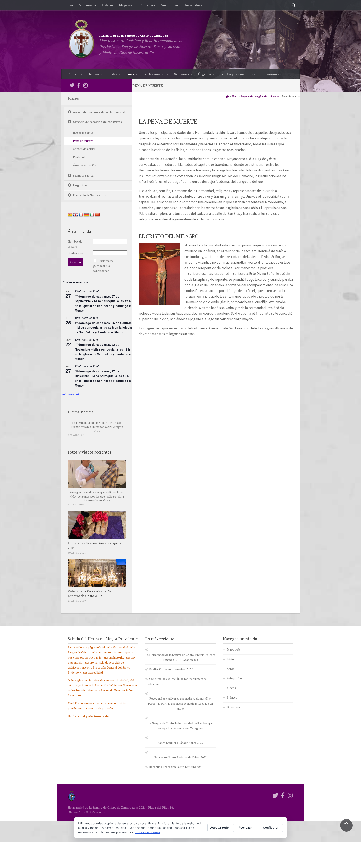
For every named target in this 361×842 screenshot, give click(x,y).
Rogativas (80, 185)
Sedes (113, 74)
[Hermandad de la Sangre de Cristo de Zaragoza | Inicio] (81, 39)
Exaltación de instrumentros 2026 (171, 669)
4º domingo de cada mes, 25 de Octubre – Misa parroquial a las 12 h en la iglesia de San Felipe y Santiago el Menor (103, 327)
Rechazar (245, 827)
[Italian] (91, 215)
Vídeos (231, 688)
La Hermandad (154, 74)
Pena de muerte (83, 141)
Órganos (204, 74)
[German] (86, 215)
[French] (81, 215)
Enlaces (107, 5)
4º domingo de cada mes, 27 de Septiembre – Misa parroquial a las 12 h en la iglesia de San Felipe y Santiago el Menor (103, 303)
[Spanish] (70, 215)
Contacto (74, 74)
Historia (94, 74)
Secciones (181, 74)
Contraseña (75, 253)
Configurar (271, 827)
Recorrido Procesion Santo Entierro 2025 (175, 767)
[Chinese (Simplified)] (97, 215)
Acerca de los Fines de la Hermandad (99, 112)
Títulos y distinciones (236, 74)
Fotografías (234, 678)
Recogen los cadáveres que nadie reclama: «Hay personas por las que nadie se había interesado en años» (97, 496)
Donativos (147, 5)
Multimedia (87, 5)
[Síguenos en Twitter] (71, 85)
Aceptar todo (219, 827)
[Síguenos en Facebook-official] (78, 85)
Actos (230, 669)
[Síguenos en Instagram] (85, 85)
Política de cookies (147, 832)
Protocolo (79, 157)
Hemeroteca (193, 5)
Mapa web (126, 5)
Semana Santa (83, 175)
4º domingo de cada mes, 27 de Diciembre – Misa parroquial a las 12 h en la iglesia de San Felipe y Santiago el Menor (103, 378)
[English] (75, 215)
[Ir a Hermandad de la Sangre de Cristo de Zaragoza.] (227, 96)
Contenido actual (84, 149)
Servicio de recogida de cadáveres (97, 122)
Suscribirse (169, 5)
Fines (130, 74)
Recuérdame (106, 261)
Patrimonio (270, 74)
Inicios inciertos (83, 132)
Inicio (68, 5)
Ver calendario (70, 394)
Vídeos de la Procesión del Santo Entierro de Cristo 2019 (92, 593)
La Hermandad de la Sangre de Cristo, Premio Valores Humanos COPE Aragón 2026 (97, 427)
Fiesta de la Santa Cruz (89, 195)
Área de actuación (84, 165)
